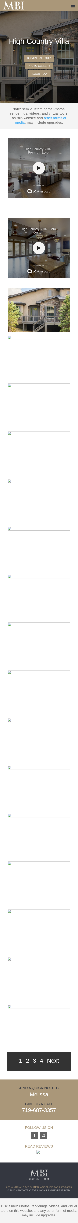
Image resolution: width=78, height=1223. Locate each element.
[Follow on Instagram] (43, 1135)
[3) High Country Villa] (39, 386)
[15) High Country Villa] (39, 959)
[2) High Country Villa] (39, 338)
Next (53, 1060)
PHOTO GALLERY (39, 65)
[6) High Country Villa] (39, 529)
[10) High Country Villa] (39, 720)
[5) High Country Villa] (39, 481)
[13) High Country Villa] (39, 864)
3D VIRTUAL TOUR (39, 58)
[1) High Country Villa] (39, 331)
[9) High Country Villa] (39, 673)
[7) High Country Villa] (39, 577)
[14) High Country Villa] (39, 912)
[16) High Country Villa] (39, 1007)
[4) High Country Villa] (39, 434)
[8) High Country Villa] (39, 625)
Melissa (39, 1094)
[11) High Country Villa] (39, 768)
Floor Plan (39, 73)
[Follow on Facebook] (34, 1135)
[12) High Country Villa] (39, 816)
